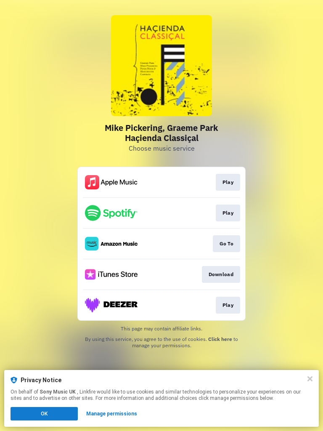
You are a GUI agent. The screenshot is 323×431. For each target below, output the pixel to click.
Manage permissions (111, 414)
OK (44, 414)
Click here (220, 339)
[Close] (310, 379)
